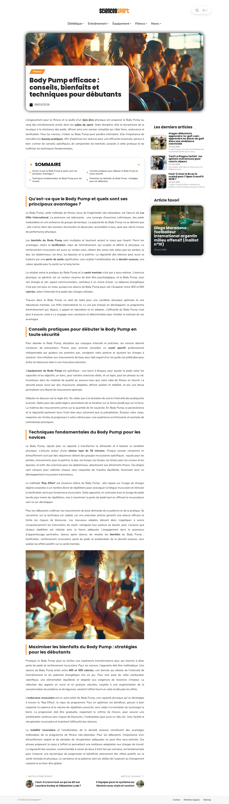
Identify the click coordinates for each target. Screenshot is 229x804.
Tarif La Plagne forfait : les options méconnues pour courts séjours (185, 159)
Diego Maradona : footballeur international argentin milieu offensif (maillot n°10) (176, 236)
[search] (197, 10)
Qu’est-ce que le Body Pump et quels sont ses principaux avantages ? (54, 172)
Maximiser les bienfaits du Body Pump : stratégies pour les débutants (114, 180)
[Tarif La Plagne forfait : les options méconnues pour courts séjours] (158, 163)
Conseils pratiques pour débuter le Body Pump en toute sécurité (114, 172)
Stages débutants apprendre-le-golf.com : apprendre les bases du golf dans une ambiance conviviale (186, 138)
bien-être (88, 120)
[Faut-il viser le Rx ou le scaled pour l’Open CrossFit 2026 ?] (158, 181)
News (159, 222)
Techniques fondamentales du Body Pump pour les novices (57, 180)
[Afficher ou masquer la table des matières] (100, 164)
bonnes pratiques (52, 139)
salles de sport (84, 125)
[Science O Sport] (114, 10)
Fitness (37, 71)
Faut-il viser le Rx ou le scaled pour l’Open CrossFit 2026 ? (186, 176)
